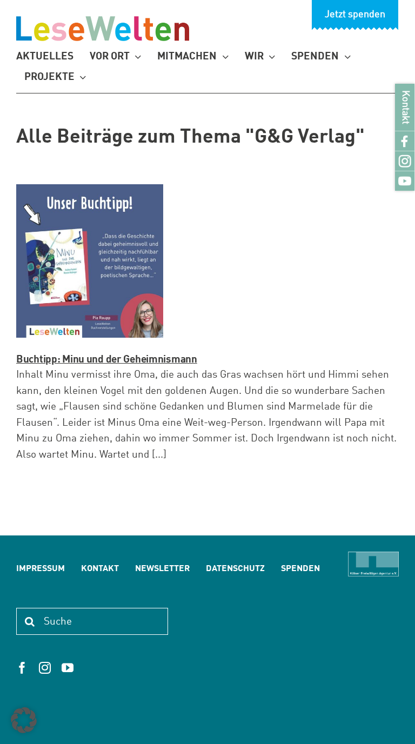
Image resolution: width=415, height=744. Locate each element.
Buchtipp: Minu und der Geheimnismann (106, 359)
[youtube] (67, 668)
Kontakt (405, 107)
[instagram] (45, 668)
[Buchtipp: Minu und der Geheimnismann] (89, 260)
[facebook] (22, 668)
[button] (24, 720)
